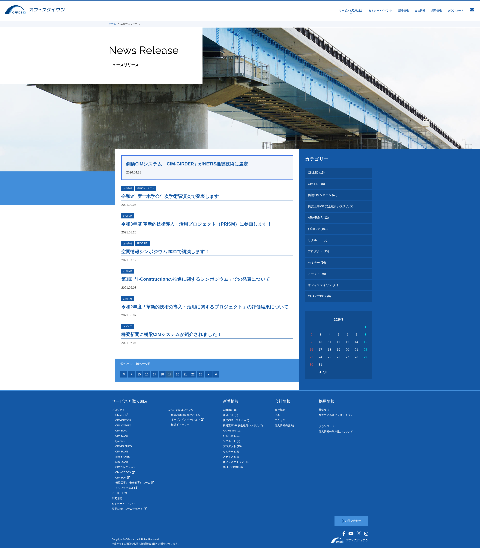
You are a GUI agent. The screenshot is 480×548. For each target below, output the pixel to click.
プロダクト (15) (318, 251)
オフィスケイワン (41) (323, 285)
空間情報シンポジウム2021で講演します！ (165, 251)
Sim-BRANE (122, 456)
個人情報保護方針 (285, 425)
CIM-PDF (121, 477)
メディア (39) (317, 273)
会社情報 (420, 10)
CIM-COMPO (123, 425)
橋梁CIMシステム (145, 188)
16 (146, 374)
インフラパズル (124, 487)
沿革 (277, 414)
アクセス (280, 420)
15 (139, 374)
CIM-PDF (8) (316, 183)
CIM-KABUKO (123, 446)
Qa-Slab (120, 441)
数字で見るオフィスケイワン (336, 414)
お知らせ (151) (318, 228)
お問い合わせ (352, 520)
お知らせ (127, 188)
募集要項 (324, 409)
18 (162, 374)
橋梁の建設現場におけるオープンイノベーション (186, 417)
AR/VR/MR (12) (318, 217)
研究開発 (117, 498)
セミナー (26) (317, 262)
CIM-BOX (121, 430)
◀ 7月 (323, 372)
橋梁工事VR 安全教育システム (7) (330, 206)
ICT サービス (119, 493)
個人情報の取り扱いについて (336, 431)
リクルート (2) (317, 240)
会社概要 (280, 409)
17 (154, 374)
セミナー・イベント (380, 10)
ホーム (112, 24)
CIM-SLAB (121, 435)
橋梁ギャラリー (180, 424)
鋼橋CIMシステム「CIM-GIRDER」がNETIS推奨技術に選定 (187, 163)
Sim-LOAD (121, 461)
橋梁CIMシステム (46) (322, 195)
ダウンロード (456, 10)
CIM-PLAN (121, 451)
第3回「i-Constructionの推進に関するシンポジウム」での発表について (195, 279)
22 (193, 374)
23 (200, 374)
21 (185, 374)
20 (177, 374)
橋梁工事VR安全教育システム (133, 482)
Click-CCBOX (123, 472)
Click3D (120, 414)
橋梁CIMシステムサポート (128, 508)
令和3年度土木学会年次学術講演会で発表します (170, 196)
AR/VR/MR (142, 243)
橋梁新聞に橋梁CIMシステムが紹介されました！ (171, 334)
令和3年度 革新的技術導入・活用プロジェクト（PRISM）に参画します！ (196, 224)
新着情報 (403, 10)
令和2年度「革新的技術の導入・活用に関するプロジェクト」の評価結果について (205, 306)
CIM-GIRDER (123, 420)
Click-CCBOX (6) (319, 296)
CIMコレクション (125, 467)
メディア (127, 326)
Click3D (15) (316, 172)
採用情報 (436, 10)
